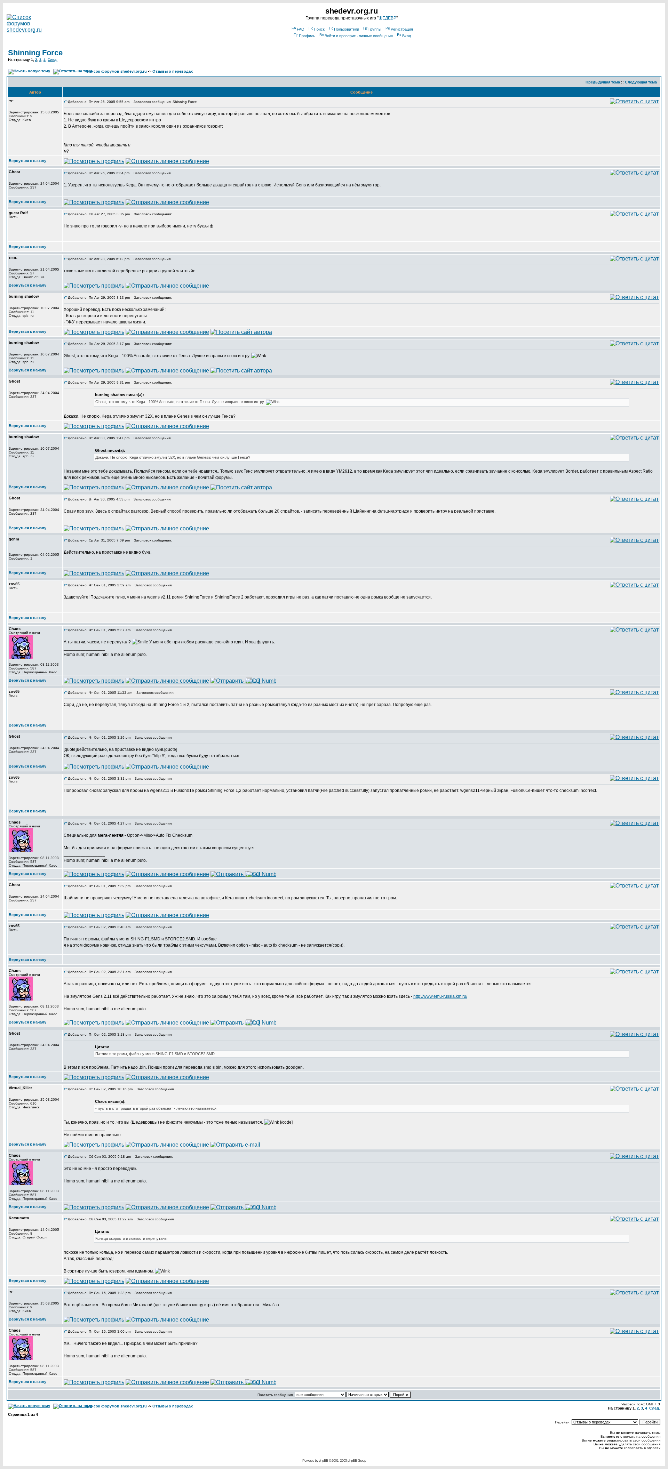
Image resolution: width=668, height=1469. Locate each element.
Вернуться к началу (27, 161)
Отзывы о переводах (172, 71)
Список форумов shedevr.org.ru (116, 71)
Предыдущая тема (603, 82)
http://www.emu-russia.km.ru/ (440, 996)
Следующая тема (641, 82)
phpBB (323, 1460)
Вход (406, 36)
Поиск (319, 29)
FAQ (300, 29)
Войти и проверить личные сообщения (359, 36)
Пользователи (346, 29)
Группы (374, 29)
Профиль (307, 36)
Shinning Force (35, 52)
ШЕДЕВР (387, 18)
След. (52, 60)
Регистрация (402, 29)
